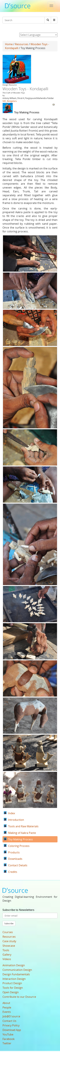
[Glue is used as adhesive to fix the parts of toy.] (30, 484)
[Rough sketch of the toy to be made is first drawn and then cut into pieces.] (30, 253)
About (6, 1003)
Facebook (8, 1039)
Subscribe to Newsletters (18, 910)
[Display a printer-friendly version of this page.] (53, 104)
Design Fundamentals (16, 974)
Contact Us (9, 1021)
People (6, 1007)
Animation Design (13, 965)
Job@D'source (11, 1016)
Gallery (6, 954)
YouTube (7, 1034)
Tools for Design (12, 988)
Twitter (6, 1043)
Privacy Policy (11, 1025)
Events (6, 1012)
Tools (5, 950)
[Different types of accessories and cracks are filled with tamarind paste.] (30, 752)
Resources (21, 44)
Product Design (12, 983)
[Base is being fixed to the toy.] (30, 641)
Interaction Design (14, 979)
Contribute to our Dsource (19, 997)
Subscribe (9, 923)
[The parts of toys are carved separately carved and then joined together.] (30, 544)
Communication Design (17, 970)
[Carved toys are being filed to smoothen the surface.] (30, 447)
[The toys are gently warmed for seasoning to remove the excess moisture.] (30, 604)
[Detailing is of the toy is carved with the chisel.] (30, 387)
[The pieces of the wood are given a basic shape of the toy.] (30, 290)
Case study (9, 941)
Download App (11, 1030)
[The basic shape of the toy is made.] (30, 715)
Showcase (8, 946)
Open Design (10, 992)
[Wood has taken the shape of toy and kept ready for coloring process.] (30, 790)
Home (9, 44)
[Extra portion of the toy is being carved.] (30, 327)
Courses (7, 932)
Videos (6, 959)
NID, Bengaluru (9, 101)
